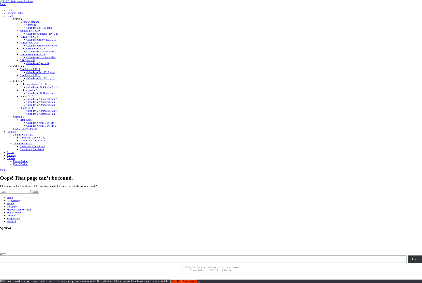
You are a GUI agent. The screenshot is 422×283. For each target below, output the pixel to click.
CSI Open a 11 (27, 60)
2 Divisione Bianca (23, 134)
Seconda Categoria (29, 21)
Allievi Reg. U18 (29, 36)
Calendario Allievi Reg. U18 (41, 39)
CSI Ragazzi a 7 (28, 90)
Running (11, 155)
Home (10, 10)
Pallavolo (11, 131)
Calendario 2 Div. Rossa (32, 146)
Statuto (10, 203)
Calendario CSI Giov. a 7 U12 (42, 87)
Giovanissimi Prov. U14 (32, 54)
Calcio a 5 (18, 116)
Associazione (13, 200)
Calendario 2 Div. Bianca (33, 137)
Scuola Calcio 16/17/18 (25, 128)
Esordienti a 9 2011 (30, 75)
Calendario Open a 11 (37, 63)
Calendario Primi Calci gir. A (41, 122)
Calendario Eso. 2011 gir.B (40, 78)
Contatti (11, 215)
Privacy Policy (197, 270)
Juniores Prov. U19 (30, 30)
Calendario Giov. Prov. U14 (41, 57)
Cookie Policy (214, 270)
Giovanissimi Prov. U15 (32, 48)
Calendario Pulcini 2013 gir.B (41, 102)
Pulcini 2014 (26, 107)
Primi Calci (25, 119)
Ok (173, 281)
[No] (198, 282)
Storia (10, 197)
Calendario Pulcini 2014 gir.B (41, 113)
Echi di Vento (14, 212)
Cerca (3, 254)
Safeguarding (13, 218)
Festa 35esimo (20, 164)
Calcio (10, 16)
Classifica (31, 24)
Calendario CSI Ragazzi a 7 (40, 93)
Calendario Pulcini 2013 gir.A (42, 99)
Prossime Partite (15, 13)
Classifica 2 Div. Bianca (32, 140)
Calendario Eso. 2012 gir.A (40, 72)
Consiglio (12, 206)
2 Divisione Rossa (22, 143)
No (178, 281)
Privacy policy (189, 281)
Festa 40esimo (20, 161)
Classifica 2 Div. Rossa (32, 149)
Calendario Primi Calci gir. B (41, 125)
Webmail (11, 221)
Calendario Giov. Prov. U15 (41, 51)
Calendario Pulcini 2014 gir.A (42, 110)
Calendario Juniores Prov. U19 (42, 33)
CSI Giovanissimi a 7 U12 (33, 84)
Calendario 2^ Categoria (39, 27)
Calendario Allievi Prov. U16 (41, 45)
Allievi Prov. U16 (29, 42)
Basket (10, 152)
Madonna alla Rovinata (19, 209)
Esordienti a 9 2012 (30, 69)
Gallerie (11, 158)
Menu (3, 4)
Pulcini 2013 (26, 96)
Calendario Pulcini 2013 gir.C (41, 105)
